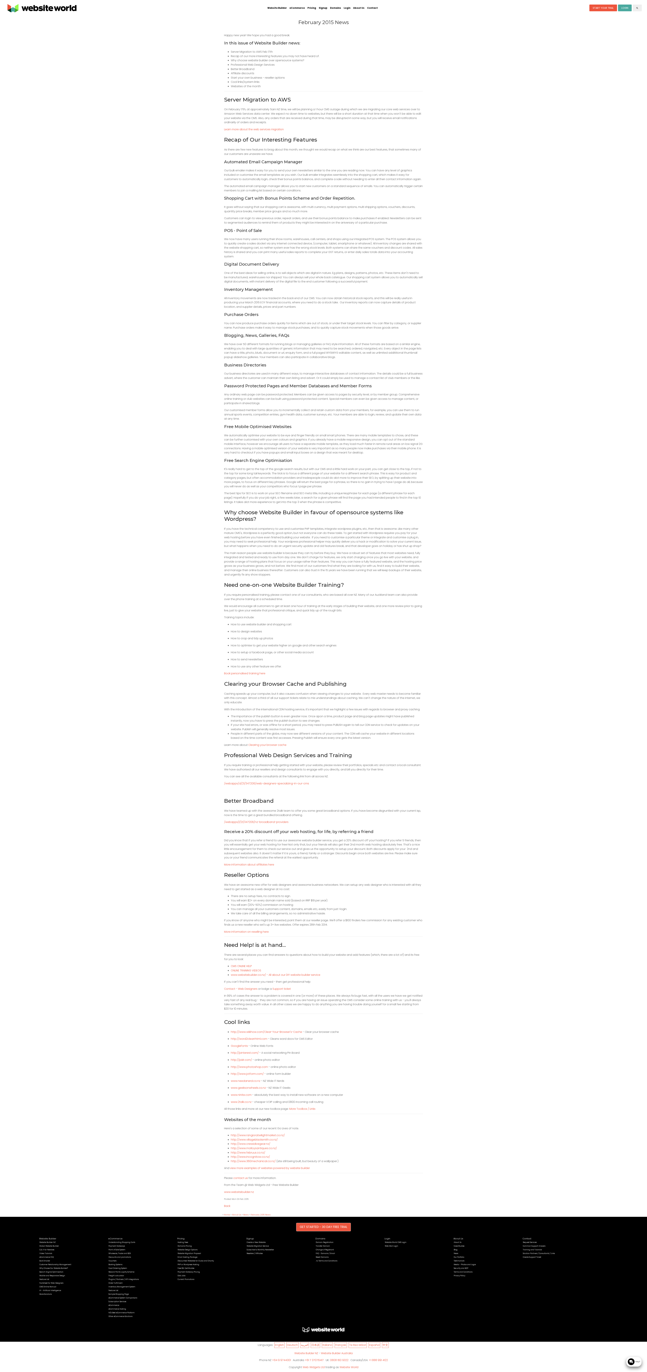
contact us (240, 1178)
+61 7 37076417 (314, 1360)
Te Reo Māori (357, 1345)
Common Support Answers (534, 1246)
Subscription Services (117, 1301)
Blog (455, 1249)
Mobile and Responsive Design (52, 1275)
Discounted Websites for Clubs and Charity (196, 1261)
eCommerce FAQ (46, 1257)
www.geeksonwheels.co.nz (248, 1088)
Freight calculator (116, 1275)
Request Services (530, 1242)
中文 (385, 1345)
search (637, 8)
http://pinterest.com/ (245, 1053)
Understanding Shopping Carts (122, 1242)
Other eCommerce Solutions (120, 1316)
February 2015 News (261, 1214)
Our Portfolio (459, 1257)
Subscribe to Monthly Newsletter (260, 1249)
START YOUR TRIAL (603, 8)
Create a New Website (256, 1242)
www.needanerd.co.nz (245, 1081)
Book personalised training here (244, 673)
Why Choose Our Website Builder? (53, 1268)
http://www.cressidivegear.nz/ (250, 1144)
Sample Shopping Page (119, 1294)
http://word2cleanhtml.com (249, 1039)
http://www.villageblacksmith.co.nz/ (254, 1140)
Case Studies (459, 1246)
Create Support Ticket (532, 1257)
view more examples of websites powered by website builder (270, 1168)
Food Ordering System (118, 1268)
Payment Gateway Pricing (189, 1272)
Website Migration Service (258, 1246)
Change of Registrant (325, 1249)
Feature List (44, 1279)
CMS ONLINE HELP (241, 966)
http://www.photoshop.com (249, 1067)
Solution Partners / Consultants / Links (539, 1253)
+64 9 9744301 (281, 1360)
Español (374, 1345)
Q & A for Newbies (46, 1249)
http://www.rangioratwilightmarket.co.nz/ (258, 1135)
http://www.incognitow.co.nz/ (250, 1157)
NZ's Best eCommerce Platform (122, 1312)
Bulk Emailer (44, 1261)
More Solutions (45, 1294)
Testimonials (459, 1261)
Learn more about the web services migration (254, 129)
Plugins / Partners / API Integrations (124, 1279)
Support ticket (281, 989)
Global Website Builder (49, 1246)
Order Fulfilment (115, 1283)
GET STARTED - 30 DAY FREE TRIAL (323, 1227)
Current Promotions (186, 1279)
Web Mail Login (391, 1246)
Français (340, 1345)
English (279, 1345)
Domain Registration (324, 1242)
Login (347, 8)
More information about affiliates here (249, 865)
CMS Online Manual (47, 1286)
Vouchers (112, 1261)
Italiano (327, 1345)
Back (227, 1206)
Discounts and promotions (120, 1257)
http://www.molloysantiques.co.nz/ (254, 1148)
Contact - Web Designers (240, 989)
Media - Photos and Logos (465, 1264)
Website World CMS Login (395, 1242)
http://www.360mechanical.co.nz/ (253, 1161)
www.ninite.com (241, 1095)
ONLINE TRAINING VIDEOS (246, 970)
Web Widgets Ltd (314, 1367)
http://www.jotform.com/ (247, 1074)
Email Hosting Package (187, 1257)
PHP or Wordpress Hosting (188, 1264)
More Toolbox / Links (302, 1109)
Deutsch (292, 1345)
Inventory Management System (122, 1286)
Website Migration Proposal (189, 1253)
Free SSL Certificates (186, 1268)
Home (227, 1214)
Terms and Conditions (463, 1272)
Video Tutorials (45, 1253)
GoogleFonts (239, 1046)
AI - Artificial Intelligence (50, 1290)
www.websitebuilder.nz (239, 1192)
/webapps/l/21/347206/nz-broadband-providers (256, 822)
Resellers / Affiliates (255, 1253)
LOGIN (624, 8)
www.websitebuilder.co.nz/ (248, 975)
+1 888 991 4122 (378, 1360)
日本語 (315, 1345)
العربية (304, 1345)
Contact (372, 8)
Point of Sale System (117, 1249)
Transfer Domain (323, 1246)
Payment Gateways (117, 1246)
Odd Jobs (181, 1275)
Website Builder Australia (337, 1353)
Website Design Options (187, 1249)
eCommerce (297, 8)
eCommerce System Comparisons (123, 1298)
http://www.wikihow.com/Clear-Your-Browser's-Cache (266, 1032)
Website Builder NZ (47, 1242)
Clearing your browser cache (267, 745)
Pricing (311, 8)
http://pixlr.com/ (241, 1060)
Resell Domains (322, 1257)
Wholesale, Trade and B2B (120, 1253)
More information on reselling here (246, 932)
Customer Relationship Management (55, 1264)
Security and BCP (461, 1268)
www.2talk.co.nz (241, 1102)
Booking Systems (115, 1264)
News (246, 1214)
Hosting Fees (183, 1242)
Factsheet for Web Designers (51, 1283)
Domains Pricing (185, 1246)
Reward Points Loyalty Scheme (121, 1272)
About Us (358, 8)
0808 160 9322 (339, 1360)
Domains (335, 8)
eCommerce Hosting (117, 1309)
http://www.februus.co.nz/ (248, 1153)
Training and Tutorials (532, 1249)
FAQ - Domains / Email (325, 1253)
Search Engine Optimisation (51, 1272)
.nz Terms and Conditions (326, 1261)
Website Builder (277, 8)
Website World (349, 1367)
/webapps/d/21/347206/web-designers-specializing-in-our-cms (266, 783)
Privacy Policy (459, 1275)
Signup (323, 8)
